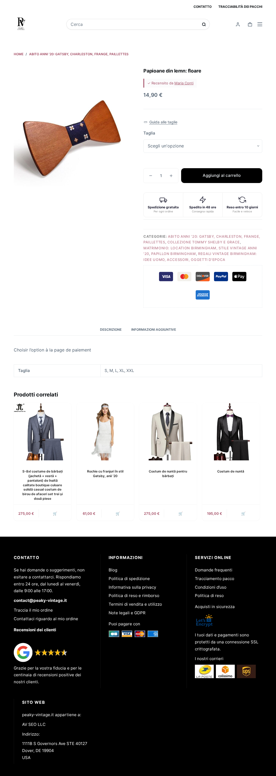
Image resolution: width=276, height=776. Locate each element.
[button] (160, 122)
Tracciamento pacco (214, 578)
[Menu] (259, 24)
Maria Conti (184, 83)
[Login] (238, 24)
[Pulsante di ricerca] (204, 24)
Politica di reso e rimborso (134, 595)
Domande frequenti (213, 569)
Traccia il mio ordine (33, 610)
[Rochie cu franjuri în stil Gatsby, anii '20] (105, 431)
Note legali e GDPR (127, 612)
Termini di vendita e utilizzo (135, 604)
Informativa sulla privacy (132, 587)
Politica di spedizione (129, 578)
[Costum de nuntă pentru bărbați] (168, 431)
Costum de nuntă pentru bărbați (168, 473)
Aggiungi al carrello (222, 175)
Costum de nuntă (230, 471)
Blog (113, 569)
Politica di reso (209, 595)
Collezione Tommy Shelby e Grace (203, 242)
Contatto (203, 7)
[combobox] (134, 24)
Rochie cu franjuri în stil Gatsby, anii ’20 (105, 473)
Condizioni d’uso (210, 587)
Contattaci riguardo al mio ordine (46, 618)
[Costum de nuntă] (231, 431)
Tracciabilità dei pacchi (240, 7)
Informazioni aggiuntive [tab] (153, 329)
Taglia (149, 133)
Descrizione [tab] (111, 329)
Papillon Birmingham (173, 253)
